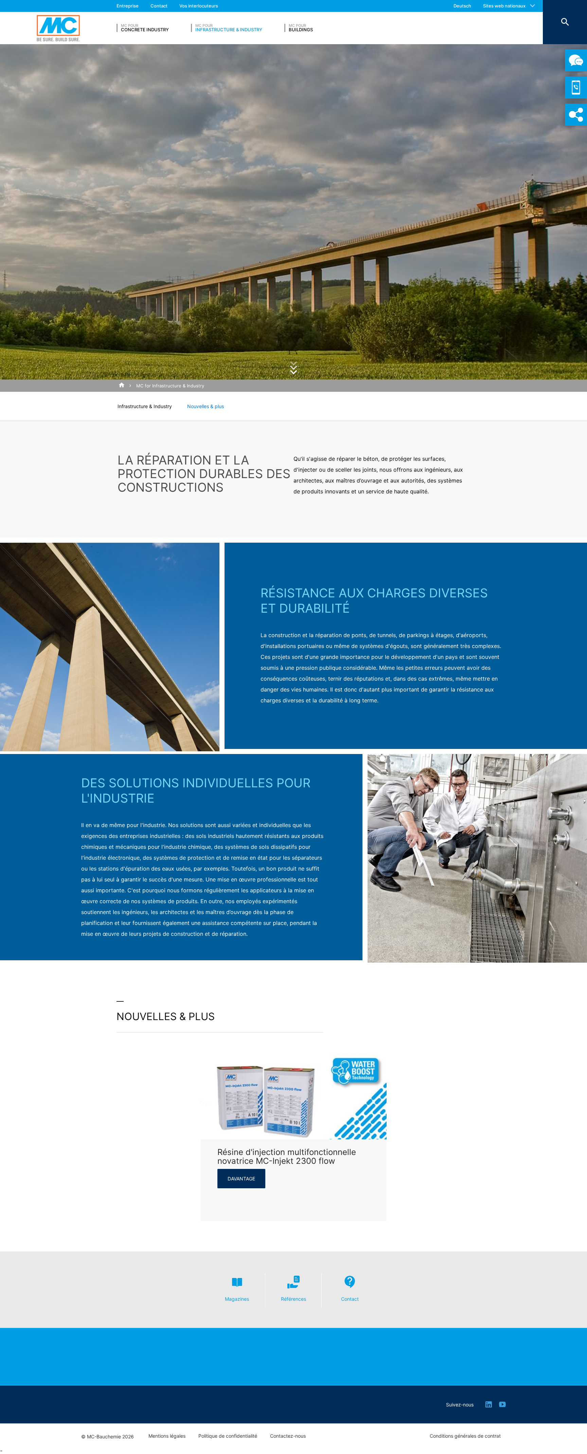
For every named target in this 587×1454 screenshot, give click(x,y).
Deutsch (462, 5)
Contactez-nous (288, 1436)
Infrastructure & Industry (145, 406)
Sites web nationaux (504, 5)
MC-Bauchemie (58, 28)
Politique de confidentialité (227, 1436)
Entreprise (128, 5)
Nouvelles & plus (205, 406)
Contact (158, 5)
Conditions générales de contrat (465, 1436)
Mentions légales (166, 1436)
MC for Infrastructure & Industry (170, 385)
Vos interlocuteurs (198, 5)
